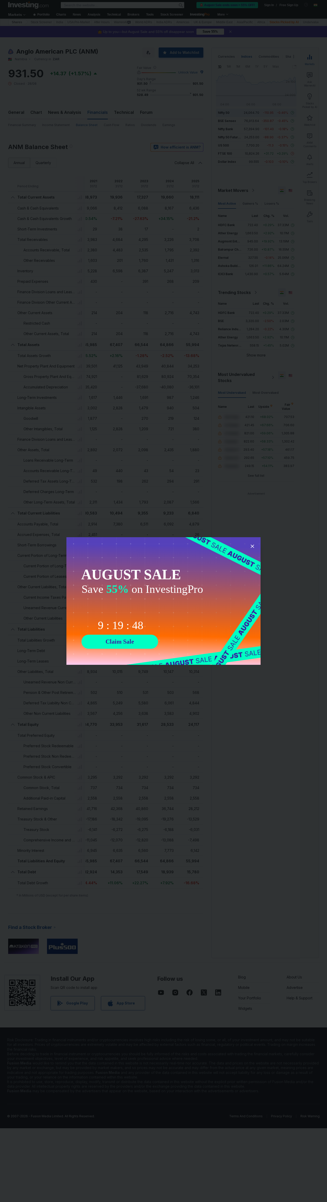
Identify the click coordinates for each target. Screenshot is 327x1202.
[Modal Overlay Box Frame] (163, 601)
